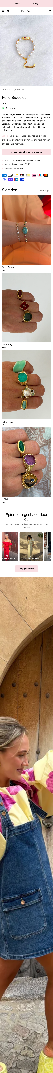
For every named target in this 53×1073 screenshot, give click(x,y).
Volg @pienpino (26, 568)
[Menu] (3, 11)
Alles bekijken (44, 190)
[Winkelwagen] (50, 11)
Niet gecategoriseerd (13, 90)
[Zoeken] (8, 11)
